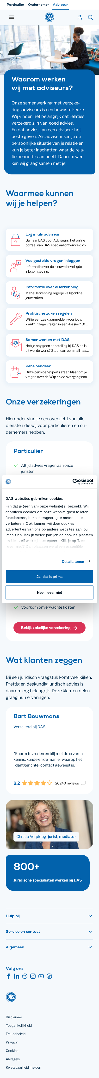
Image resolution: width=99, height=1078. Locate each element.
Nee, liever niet (49, 592)
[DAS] (49, 17)
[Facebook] (8, 976)
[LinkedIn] (16, 976)
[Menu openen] (11, 17)
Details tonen (73, 561)
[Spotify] (24, 976)
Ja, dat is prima (49, 577)
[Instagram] (33, 976)
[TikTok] (49, 976)
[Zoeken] (90, 17)
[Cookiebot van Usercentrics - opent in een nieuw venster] (72, 481)
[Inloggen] (80, 17)
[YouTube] (41, 976)
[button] (49, 628)
